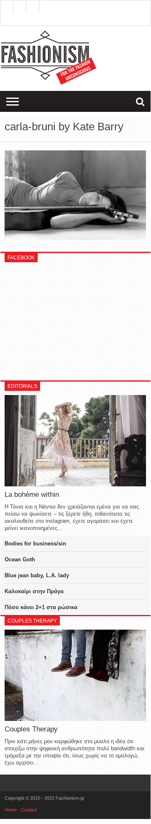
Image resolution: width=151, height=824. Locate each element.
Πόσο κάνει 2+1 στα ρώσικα (41, 607)
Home (11, 809)
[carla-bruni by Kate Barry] (75, 238)
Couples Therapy (31, 729)
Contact (29, 809)
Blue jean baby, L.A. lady (37, 575)
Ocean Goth (20, 559)
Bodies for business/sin (35, 543)
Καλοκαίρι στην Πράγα (34, 591)
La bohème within (32, 495)
